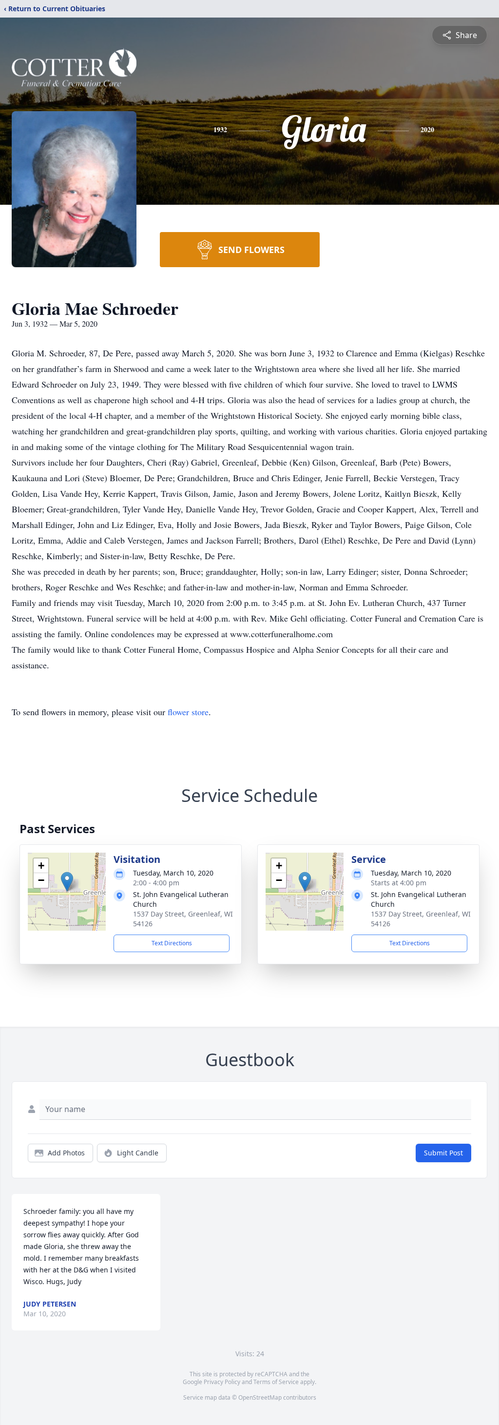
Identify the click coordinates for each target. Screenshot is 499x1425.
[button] (67, 882)
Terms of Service (276, 1382)
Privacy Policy (222, 1382)
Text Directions (172, 943)
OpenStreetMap (260, 1397)
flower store (188, 712)
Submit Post (443, 1152)
